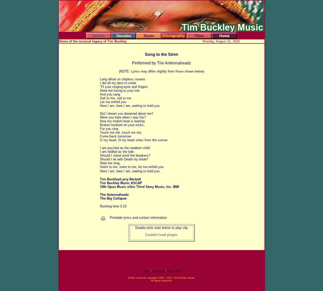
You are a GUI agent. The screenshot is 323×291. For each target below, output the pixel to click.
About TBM (173, 271)
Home (146, 271)
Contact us (159, 271)
